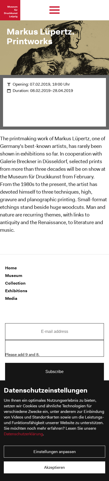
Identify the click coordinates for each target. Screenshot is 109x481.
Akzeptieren (54, 467)
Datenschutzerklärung (23, 434)
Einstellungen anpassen (54, 451)
